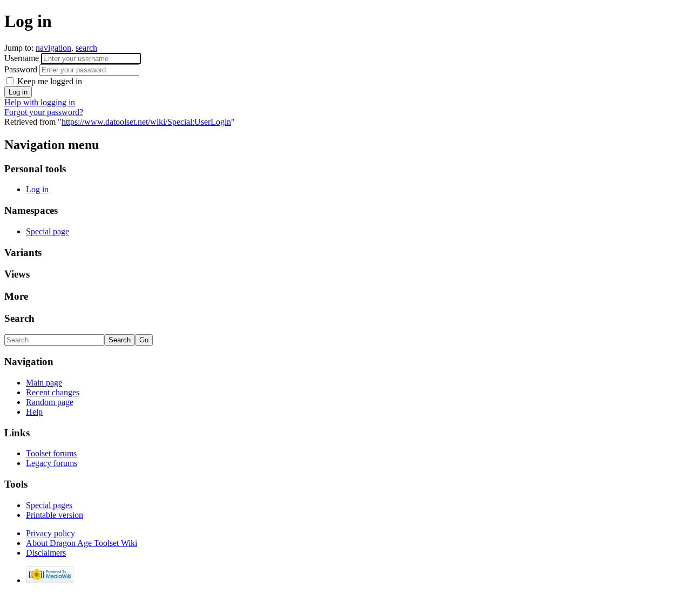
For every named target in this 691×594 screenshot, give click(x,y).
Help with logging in (39, 102)
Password (21, 69)
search (86, 47)
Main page (44, 382)
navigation (53, 47)
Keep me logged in (48, 81)
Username (22, 58)
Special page (47, 231)
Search (19, 318)
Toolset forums (51, 453)
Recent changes (52, 392)
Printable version (54, 514)
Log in (37, 189)
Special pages (49, 505)
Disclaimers (46, 552)
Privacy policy (50, 533)
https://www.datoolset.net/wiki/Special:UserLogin (146, 121)
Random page (49, 402)
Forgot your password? (43, 112)
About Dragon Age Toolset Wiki (81, 543)
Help (34, 411)
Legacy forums (51, 463)
